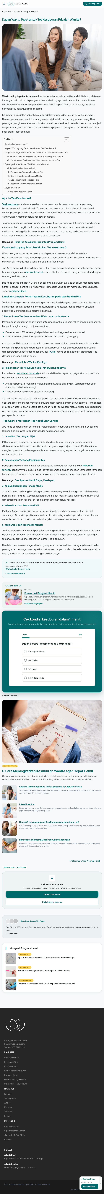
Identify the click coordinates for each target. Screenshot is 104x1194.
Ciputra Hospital (11, 1126)
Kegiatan (8, 1107)
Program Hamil (30, 11)
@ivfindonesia (20, 1040)
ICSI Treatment (11, 1066)
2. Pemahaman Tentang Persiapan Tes (25, 172)
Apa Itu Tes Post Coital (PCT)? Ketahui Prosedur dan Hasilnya (46, 957)
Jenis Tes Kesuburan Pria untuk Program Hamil (39, 241)
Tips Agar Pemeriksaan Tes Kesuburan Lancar (27, 164)
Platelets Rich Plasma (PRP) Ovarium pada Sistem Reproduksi (46, 983)
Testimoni (8, 1111)
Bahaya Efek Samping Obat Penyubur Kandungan (44, 839)
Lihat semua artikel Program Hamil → (85, 861)
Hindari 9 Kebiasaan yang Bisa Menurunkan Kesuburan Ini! (49, 821)
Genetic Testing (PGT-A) (15, 1079)
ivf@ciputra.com (17, 1044)
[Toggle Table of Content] (65, 139)
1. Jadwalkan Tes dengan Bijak (21, 168)
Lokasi (7, 1116)
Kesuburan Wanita (10, 766)
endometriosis (18, 290)
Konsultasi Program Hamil (20, 191)
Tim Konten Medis (22, 569)
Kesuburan (21, 867)
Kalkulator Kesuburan (52, 902)
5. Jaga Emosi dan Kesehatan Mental (25, 183)
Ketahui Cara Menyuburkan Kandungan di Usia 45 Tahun (44, 970)
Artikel (17, 11)
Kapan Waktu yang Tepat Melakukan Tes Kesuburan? (30, 148)
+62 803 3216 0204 (16, 1047)
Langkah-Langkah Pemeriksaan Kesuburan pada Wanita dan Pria (36, 152)
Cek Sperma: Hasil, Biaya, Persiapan (34, 480)
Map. (41, 1158)
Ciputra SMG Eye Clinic (14, 1135)
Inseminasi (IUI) (11, 1062)
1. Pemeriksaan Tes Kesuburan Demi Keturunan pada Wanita (35, 156)
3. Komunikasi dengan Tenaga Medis (25, 176)
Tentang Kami (10, 1098)
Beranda (6, 11)
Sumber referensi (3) (16, 573)
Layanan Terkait (12, 187)
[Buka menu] (4, 4)
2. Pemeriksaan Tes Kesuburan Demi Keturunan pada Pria (34, 160)
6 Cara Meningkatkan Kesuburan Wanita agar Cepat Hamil (47, 771)
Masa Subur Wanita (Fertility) (30, 362)
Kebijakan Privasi (77, 1189)
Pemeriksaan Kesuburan (15, 1070)
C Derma (8, 1139)
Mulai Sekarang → (90, 1186)
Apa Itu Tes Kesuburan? (16, 144)
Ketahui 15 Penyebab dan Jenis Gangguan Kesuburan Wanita (50, 786)
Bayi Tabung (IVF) (11, 1057)
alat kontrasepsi (34, 272)
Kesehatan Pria (10, 867)
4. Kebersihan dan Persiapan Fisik (23, 180)
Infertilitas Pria (26, 804)
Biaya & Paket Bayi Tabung (15, 1083)
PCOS (52, 351)
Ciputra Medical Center (14, 1130)
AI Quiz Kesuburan (52, 894)
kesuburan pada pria (28, 373)
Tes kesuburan (10, 204)
